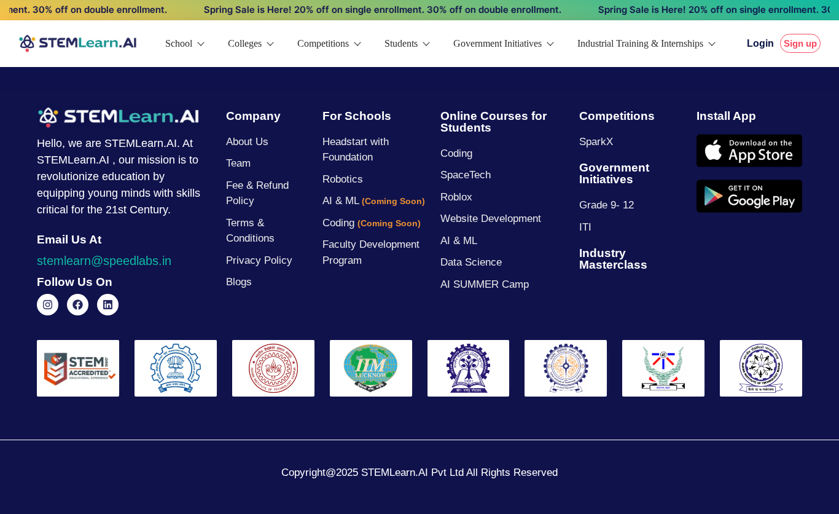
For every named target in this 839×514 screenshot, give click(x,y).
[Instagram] (47, 304)
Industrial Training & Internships (640, 43)
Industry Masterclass (613, 259)
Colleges (245, 43)
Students (401, 43)
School (178, 43)
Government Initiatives (497, 43)
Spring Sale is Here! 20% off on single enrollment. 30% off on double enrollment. (368, 9)
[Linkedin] (108, 304)
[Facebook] (77, 304)
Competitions (323, 43)
